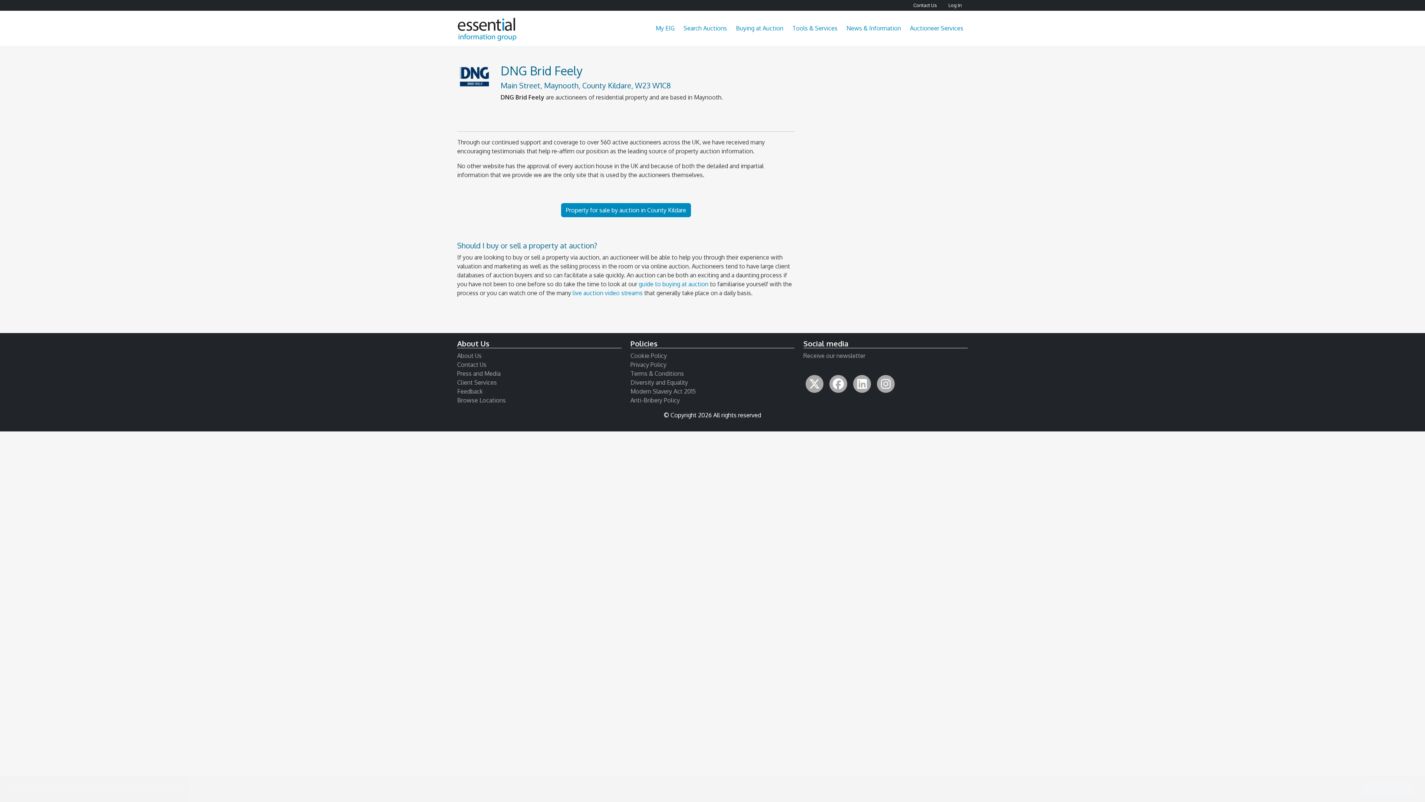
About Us (469, 355)
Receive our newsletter (834, 355)
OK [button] (1388, 789)
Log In (955, 5)
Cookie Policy (648, 355)
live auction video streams (608, 293)
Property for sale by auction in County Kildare (626, 210)
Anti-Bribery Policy (655, 400)
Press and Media (479, 373)
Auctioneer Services (936, 28)
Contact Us (925, 5)
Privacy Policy (648, 364)
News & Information (873, 28)
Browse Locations (481, 400)
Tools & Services (815, 28)
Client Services (477, 382)
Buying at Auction (759, 28)
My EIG (665, 28)
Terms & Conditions (657, 373)
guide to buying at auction (673, 284)
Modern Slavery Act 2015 (663, 391)
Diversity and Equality (659, 382)
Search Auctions (705, 28)
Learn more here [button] (246, 788)
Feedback (470, 391)
